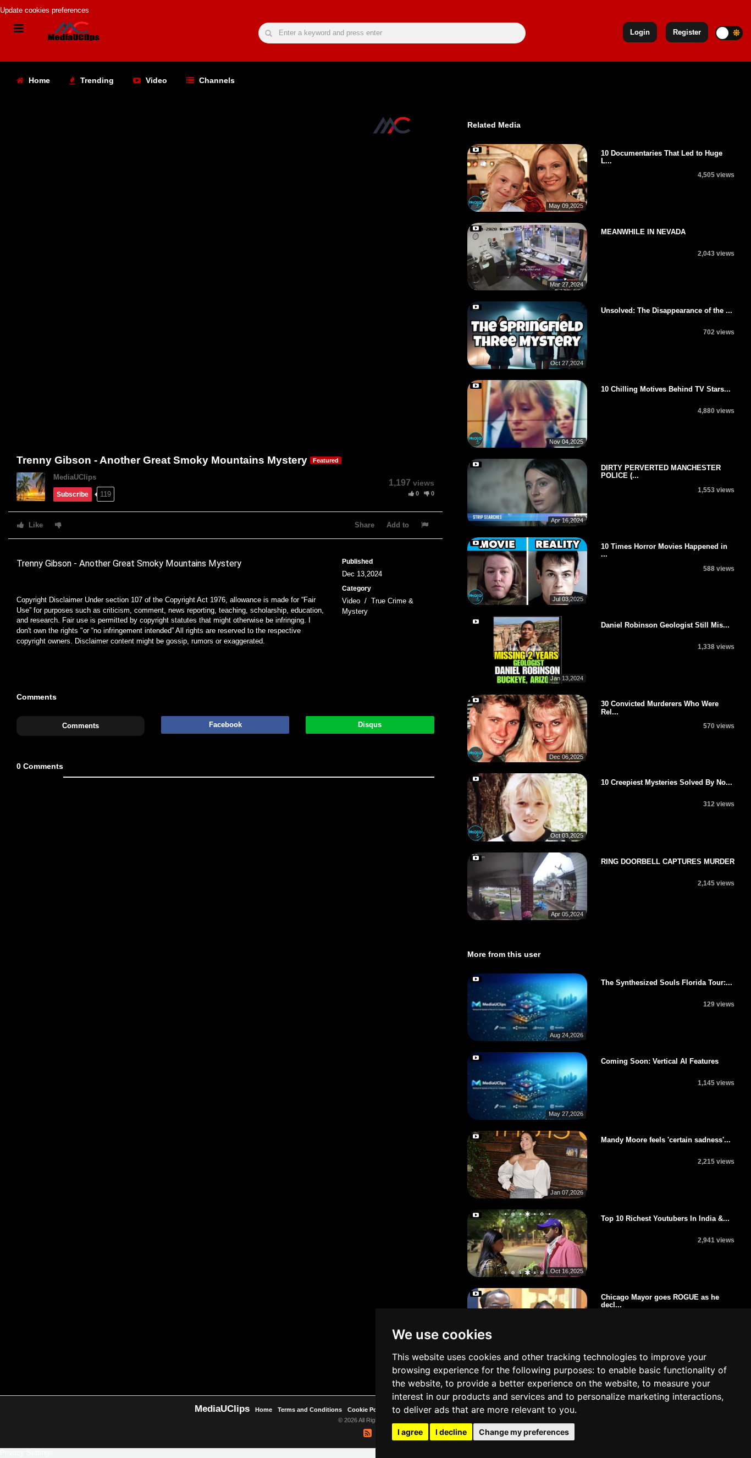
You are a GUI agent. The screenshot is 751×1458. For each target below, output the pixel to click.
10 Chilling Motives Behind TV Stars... (666, 389)
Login (640, 32)
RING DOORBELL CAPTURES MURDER (668, 861)
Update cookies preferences (44, 10)
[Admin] (34, 486)
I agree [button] (410, 1432)
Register (687, 32)
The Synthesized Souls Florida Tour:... (666, 982)
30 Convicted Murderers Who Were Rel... (660, 708)
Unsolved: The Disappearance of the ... (666, 310)
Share (364, 525)
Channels (216, 80)
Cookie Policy (368, 1409)
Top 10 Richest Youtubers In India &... (665, 1218)
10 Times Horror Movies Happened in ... (664, 550)
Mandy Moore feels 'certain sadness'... (666, 1140)
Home (38, 80)
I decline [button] (451, 1432)
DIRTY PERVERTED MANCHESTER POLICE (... (661, 472)
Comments (80, 726)
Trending (96, 80)
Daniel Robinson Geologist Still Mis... (665, 625)
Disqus (370, 724)
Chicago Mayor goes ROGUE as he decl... (660, 1301)
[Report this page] (426, 525)
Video (155, 80)
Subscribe (73, 494)
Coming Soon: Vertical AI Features (660, 1061)
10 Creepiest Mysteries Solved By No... (666, 782)
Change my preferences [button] (524, 1432)
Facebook (225, 724)
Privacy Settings (26, 1453)
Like (34, 525)
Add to (397, 525)
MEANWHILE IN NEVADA (643, 232)
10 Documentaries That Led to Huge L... (661, 157)
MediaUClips (74, 477)
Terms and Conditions (310, 1409)
